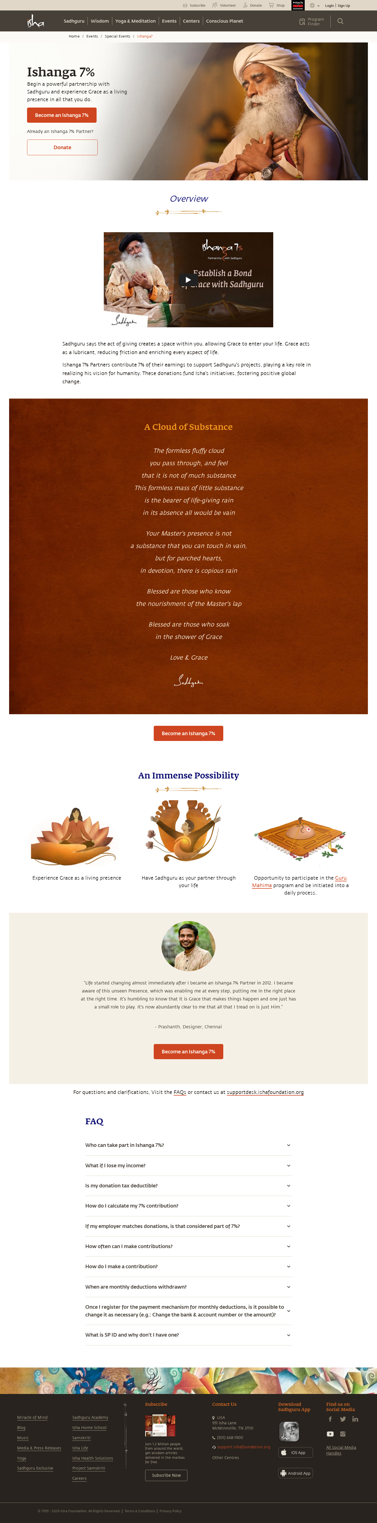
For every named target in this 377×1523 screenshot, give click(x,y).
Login (329, 5)
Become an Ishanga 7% (62, 115)
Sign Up (344, 5)
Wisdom (100, 21)
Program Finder (316, 21)
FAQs (180, 1092)
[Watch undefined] (188, 279)
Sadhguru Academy (90, 1417)
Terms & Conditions (139, 1511)
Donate (62, 147)
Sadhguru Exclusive (35, 1468)
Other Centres (225, 1458)
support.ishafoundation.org (243, 1447)
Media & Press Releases (39, 1448)
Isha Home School (89, 1428)
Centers (191, 21)
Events (169, 21)
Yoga (21, 1458)
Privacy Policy (171, 1511)
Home (74, 36)
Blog (21, 1428)
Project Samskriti (88, 1468)
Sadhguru (74, 21)
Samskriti (81, 1438)
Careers (79, 1478)
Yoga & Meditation (135, 21)
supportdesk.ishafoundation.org (265, 1092)
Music (23, 1438)
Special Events (117, 36)
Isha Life (80, 1448)
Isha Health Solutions (92, 1458)
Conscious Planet (224, 21)
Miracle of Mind (32, 1417)
